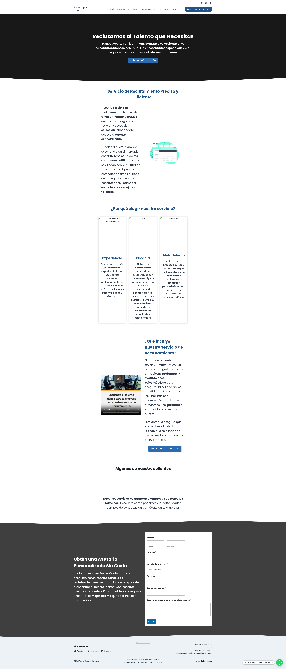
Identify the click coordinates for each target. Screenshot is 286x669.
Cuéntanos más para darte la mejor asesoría (169, 600)
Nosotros (121, 9)
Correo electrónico (156, 588)
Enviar (151, 621)
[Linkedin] (210, 3)
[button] (279, 662)
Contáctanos (145, 9)
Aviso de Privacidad (204, 661)
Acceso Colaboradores (198, 9)
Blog (174, 9)
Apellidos (170, 547)
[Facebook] (201, 3)
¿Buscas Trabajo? (161, 9)
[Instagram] (206, 3)
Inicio (112, 9)
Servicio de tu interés (157, 564)
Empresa (151, 552)
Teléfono (151, 576)
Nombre (150, 547)
